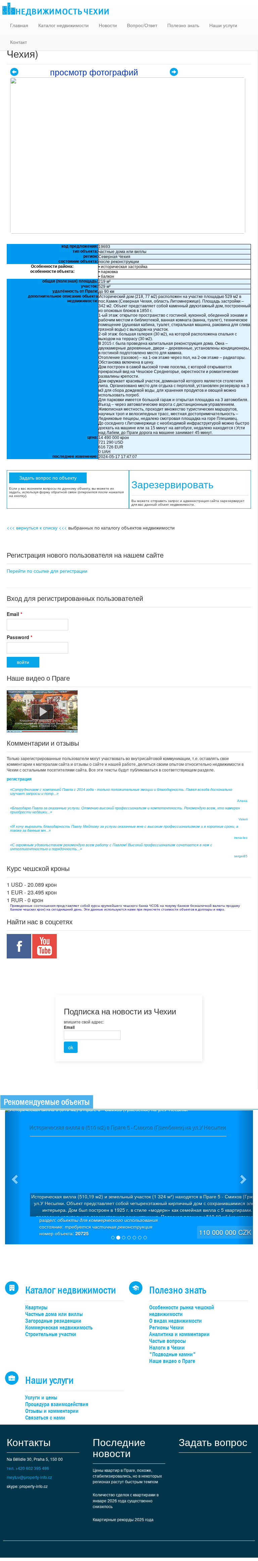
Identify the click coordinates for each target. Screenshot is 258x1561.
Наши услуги (223, 25)
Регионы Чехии (166, 1327)
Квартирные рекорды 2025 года (123, 1519)
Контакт (18, 42)
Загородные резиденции (53, 1321)
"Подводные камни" (172, 1354)
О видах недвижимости (175, 1321)
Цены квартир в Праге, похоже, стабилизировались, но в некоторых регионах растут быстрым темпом (127, 1475)
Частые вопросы (167, 1341)
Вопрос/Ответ (142, 25)
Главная (19, 25)
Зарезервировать (172, 484)
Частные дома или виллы (54, 1314)
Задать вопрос (213, 1442)
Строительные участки (50, 1334)
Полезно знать (183, 25)
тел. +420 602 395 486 (28, 1468)
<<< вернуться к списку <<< (37, 527)
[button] (14, 1177)
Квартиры (36, 1307)
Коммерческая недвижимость (59, 1327)
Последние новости (119, 1447)
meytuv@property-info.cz (29, 1477)
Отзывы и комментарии (52, 1411)
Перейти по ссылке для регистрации (47, 570)
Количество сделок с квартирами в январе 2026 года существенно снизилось (126, 1500)
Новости (108, 25)
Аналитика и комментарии (179, 1334)
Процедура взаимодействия (56, 1404)
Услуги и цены (41, 1397)
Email (14, 614)
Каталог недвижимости (63, 25)
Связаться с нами (45, 1418)
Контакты (29, 1442)
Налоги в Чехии (167, 1348)
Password (19, 637)
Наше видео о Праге (172, 1361)
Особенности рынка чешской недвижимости (181, 1310)
